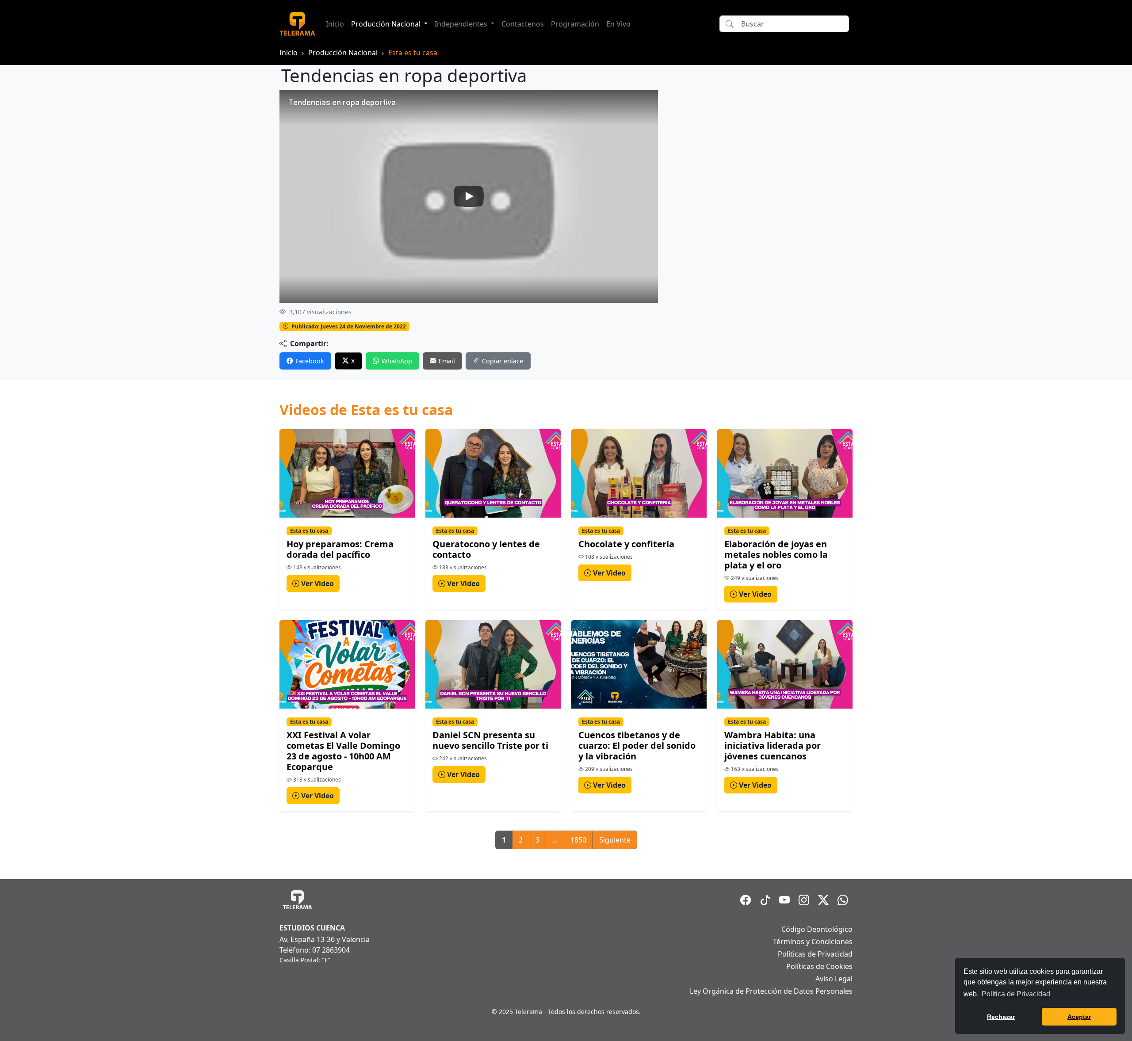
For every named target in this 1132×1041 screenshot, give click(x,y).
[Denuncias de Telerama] (843, 900)
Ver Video (316, 583)
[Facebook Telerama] (745, 900)
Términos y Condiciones (813, 941)
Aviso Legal (834, 979)
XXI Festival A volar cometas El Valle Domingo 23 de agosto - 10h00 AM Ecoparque (343, 751)
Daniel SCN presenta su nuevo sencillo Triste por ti (490, 740)
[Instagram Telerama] (804, 900)
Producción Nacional (343, 52)
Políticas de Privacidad (815, 954)
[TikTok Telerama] (765, 900)
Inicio (335, 24)
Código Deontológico (817, 929)
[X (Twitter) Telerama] (823, 900)
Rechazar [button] (1001, 1016)
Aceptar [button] (1079, 1016)
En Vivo (618, 24)
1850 (578, 840)
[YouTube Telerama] (784, 900)
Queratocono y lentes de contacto (486, 549)
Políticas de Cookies (819, 966)
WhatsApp (397, 361)
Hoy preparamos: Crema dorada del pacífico (340, 549)
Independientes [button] (462, 24)
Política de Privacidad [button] (1016, 994)
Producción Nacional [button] (386, 24)
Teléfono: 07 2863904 (314, 950)
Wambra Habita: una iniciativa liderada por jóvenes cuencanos (772, 745)
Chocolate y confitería (626, 544)
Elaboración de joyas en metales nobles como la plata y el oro (776, 554)
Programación (575, 24)
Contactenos (522, 24)
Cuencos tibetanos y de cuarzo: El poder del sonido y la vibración (637, 745)
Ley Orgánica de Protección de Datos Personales (771, 991)
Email (447, 361)
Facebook (309, 361)
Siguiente (615, 840)
